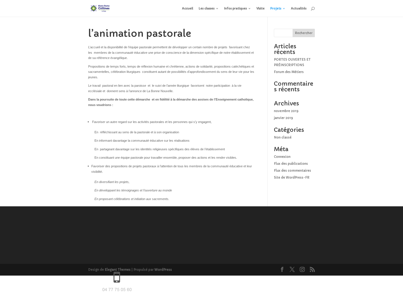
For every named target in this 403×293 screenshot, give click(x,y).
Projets (275, 8)
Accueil (187, 8)
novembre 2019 (286, 111)
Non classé (283, 137)
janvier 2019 (283, 118)
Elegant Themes (118, 270)
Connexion (282, 157)
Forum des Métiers (289, 72)
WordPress (163, 270)
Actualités (298, 8)
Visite (260, 8)
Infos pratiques (235, 8)
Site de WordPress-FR (291, 177)
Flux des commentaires (292, 171)
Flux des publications (291, 164)
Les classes (207, 8)
